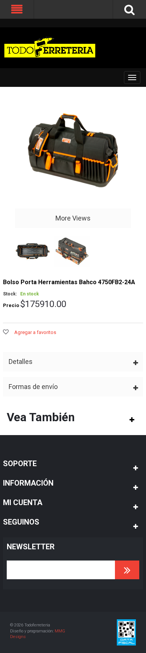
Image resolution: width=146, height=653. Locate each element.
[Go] (127, 570)
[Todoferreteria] (50, 48)
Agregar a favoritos (35, 332)
